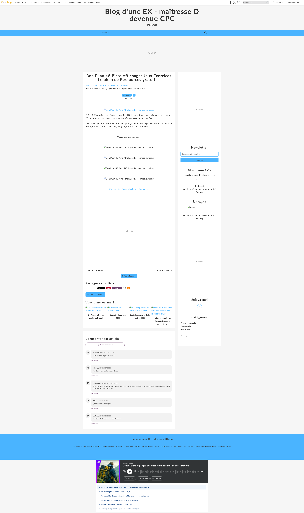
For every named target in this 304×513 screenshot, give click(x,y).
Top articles (129, 446)
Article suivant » (164, 271)
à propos (158, 478)
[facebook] (230, 2)
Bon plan (124, 85)
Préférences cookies (224, 446)
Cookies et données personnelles (205, 446)
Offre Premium (188, 446)
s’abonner (130, 478)
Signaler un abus (147, 446)
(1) (184, 333)
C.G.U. (157, 446)
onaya (201, 189)
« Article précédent (95, 271)
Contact (105, 33)
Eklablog (169, 439)
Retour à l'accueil (128, 276)
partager (145, 478)
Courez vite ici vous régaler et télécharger (129, 189)
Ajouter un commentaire (105, 345)
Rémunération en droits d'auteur (172, 446)
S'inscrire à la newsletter (95, 294)
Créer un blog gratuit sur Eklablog (112, 446)
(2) (188, 323)
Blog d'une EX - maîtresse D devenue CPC (152, 15)
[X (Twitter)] (234, 2)
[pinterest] (238, 2)
